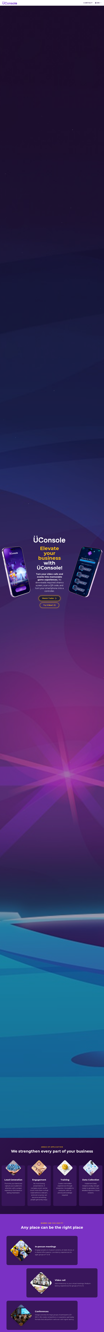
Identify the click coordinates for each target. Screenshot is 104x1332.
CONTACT (88, 3)
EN (98, 3)
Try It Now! (48, 605)
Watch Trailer (48, 598)
